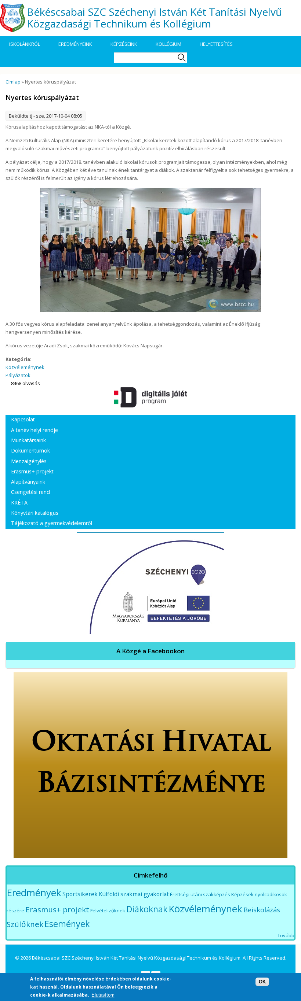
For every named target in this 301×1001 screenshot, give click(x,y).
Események (67, 924)
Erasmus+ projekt (32, 471)
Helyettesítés (216, 44)
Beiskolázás (261, 909)
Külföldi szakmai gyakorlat (134, 894)
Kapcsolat (23, 419)
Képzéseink (123, 44)
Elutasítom (103, 995)
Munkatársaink (28, 440)
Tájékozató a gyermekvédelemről (51, 523)
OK (262, 982)
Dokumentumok (30, 450)
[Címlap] (12, 18)
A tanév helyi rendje (34, 429)
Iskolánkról (24, 44)
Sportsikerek (80, 894)
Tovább (286, 935)
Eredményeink (75, 44)
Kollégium (168, 44)
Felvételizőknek (107, 910)
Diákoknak (146, 909)
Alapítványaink (28, 481)
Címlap (13, 81)
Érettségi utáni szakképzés (200, 894)
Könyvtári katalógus (34, 512)
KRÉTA (19, 502)
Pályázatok (18, 375)
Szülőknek (25, 924)
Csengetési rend (30, 491)
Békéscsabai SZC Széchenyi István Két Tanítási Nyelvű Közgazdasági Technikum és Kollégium (154, 17)
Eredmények (34, 892)
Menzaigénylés (29, 461)
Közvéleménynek (25, 367)
